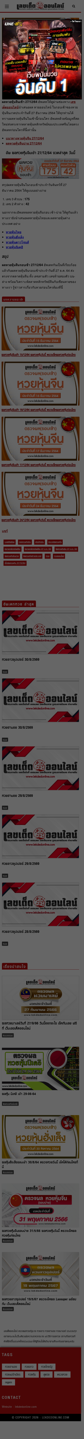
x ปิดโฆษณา (76, 21)
